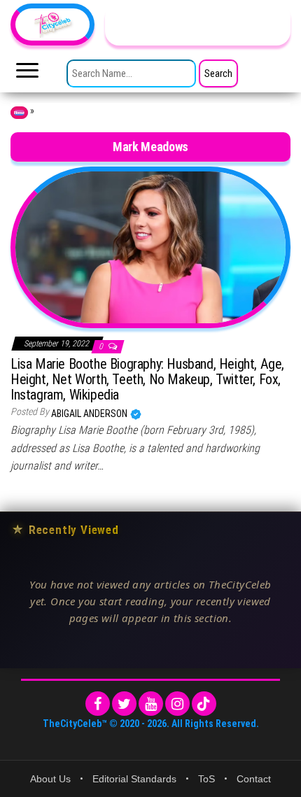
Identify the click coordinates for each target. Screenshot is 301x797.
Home (19, 112)
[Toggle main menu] (27, 74)
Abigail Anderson (90, 413)
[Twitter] (124, 703)
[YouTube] (151, 703)
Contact (254, 778)
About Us (50, 778)
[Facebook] (97, 703)
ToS (206, 778)
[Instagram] (177, 703)
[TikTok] (204, 703)
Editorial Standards (134, 778)
